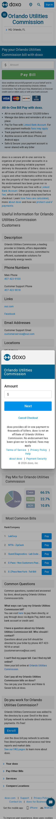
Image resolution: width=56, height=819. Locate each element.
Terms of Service (16, 450)
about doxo (15, 458)
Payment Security (36, 458)
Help (28, 453)
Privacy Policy (38, 450)
